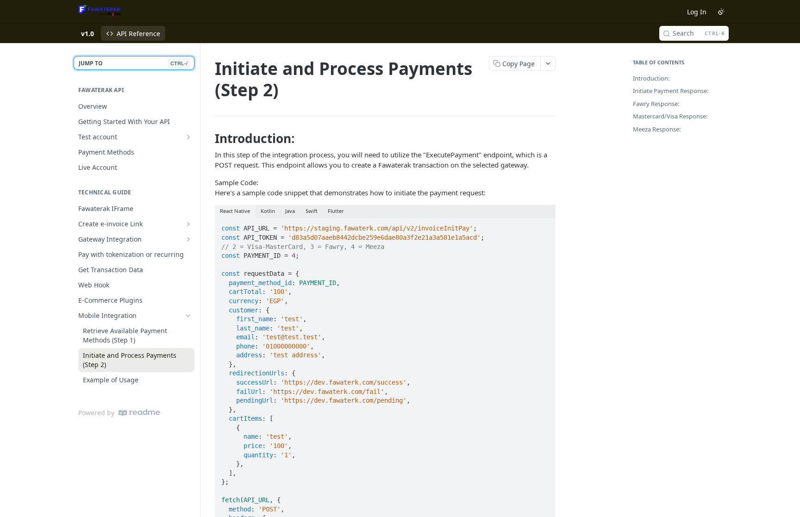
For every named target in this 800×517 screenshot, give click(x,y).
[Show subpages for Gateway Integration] (188, 239)
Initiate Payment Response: (670, 91)
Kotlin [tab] (268, 210)
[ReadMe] (139, 412)
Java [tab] (290, 210)
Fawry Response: (656, 104)
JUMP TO (133, 63)
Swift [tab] (312, 210)
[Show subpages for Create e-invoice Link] (188, 224)
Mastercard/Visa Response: (670, 116)
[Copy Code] (544, 225)
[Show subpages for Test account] (188, 137)
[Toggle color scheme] (721, 11)
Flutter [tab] (336, 210)
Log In (696, 11)
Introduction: (651, 78)
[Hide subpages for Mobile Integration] (188, 315)
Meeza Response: (657, 129)
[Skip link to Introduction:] (208, 138)
